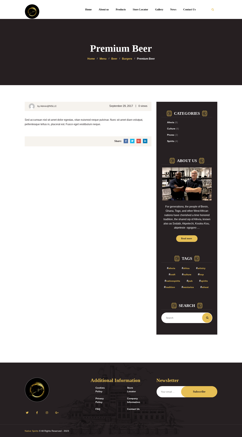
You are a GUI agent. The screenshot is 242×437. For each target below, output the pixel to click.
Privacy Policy (99, 400)
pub (190, 281)
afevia (171, 268)
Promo (170, 135)
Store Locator (131, 389)
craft (172, 274)
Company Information (133, 400)
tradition (170, 287)
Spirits (170, 141)
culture (187, 274)
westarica (188, 287)
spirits (204, 281)
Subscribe (199, 391)
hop (201, 274)
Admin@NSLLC (48, 106)
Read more (186, 238)
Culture (171, 128)
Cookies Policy (100, 389)
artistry (201, 268)
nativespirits (173, 281)
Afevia (170, 122)
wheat (205, 287)
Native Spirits (31, 431)
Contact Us (133, 409)
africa (186, 268)
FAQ (97, 409)
